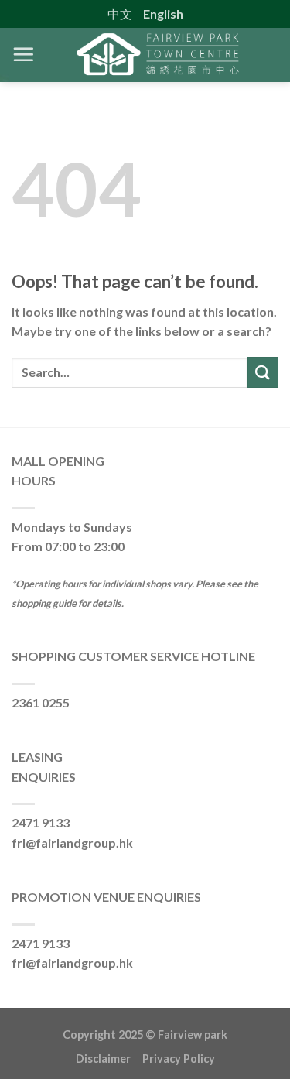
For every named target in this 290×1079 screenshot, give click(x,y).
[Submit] (262, 372)
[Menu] (23, 54)
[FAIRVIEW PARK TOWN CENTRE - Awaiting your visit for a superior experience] (156, 55)
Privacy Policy (178, 1058)
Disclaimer (109, 1058)
